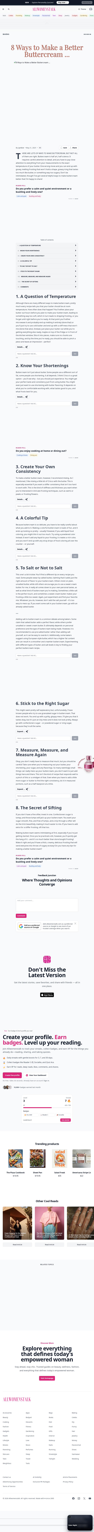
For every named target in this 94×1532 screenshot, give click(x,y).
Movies (5, 1445)
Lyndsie (21, 148)
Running (52, 1449)
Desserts (29, 1422)
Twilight (52, 1459)
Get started (65, 1120)
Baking (74, 1413)
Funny (74, 1426)
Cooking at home (22, 455)
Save (65, 148)
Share (74, 148)
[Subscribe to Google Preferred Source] (29, 926)
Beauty (5, 1417)
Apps (28, 1413)
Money (74, 1440)
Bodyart (29, 1417)
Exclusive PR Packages (41, 1482)
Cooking (6, 1422)
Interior (52, 1436)
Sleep (60, 16)
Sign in (46, 1081)
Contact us (7, 1477)
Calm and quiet (21, 196)
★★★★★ (87, 34)
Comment (21, 916)
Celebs (11, 16)
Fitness (28, 1426)
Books (51, 1417)
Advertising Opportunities (13, 1482)
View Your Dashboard (37, 1075)
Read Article (22, 1245)
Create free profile (12, 1075)
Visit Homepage (47, 1378)
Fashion (6, 1426)
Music (28, 1445)
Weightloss (7, 1463)
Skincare (6, 1454)
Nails (4, 16)
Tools (28, 1463)
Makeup (27, 16)
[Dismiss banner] (75, 923)
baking (6, 34)
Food (51, 1426)
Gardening (83, 16)
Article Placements (70, 1477)
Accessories (7, 1413)
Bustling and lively (35, 196)
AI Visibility (37, 1477)
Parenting (19, 16)
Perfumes (29, 1449)
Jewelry (67, 16)
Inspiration (30, 1436)
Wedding (75, 1459)
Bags (51, 1413)
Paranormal (46, 16)
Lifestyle (6, 1440)
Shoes (74, 1449)
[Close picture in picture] (69, 1517)
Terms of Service (9, 1486)
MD (40, 148)
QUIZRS (76, 198)
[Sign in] (91, 9)
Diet (50, 1422)
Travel (28, 1459)
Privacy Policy (68, 1482)
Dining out (33, 455)
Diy (73, 1422)
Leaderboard (27, 1120)
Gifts (50, 1431)
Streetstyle (36, 16)
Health (5, 1436)
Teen (54, 16)
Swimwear (76, 1454)
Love (27, 1440)
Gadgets (74, 16)
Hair (73, 1431)
